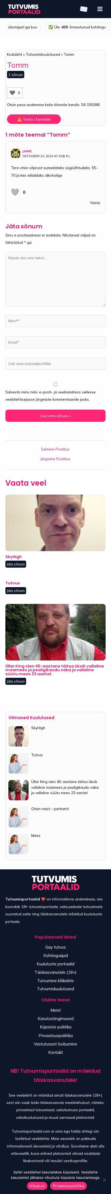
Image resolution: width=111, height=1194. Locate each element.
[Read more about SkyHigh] (55, 522)
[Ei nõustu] (104, 1179)
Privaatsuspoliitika (56, 1035)
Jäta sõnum (16, 564)
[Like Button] (12, 93)
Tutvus (12, 583)
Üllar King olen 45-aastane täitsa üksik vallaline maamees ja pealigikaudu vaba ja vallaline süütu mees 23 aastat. (54, 670)
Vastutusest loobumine (55, 1044)
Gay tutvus (55, 947)
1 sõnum (15, 74)
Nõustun (37, 1186)
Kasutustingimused (56, 1018)
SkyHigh (13, 557)
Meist (55, 1010)
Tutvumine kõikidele (55, 980)
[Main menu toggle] (100, 9)
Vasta (95, 202)
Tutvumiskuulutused (55, 988)
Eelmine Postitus (55, 449)
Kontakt (55, 1052)
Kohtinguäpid (55, 955)
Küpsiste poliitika (55, 1026)
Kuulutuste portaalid (55, 963)
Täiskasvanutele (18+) (55, 972)
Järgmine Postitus (55, 459)
